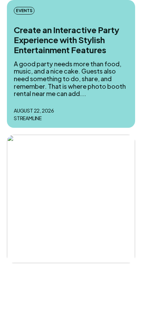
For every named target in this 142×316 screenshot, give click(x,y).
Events (24, 10)
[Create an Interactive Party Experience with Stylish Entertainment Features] (71, 199)
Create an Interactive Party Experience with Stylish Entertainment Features (66, 40)
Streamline (28, 118)
